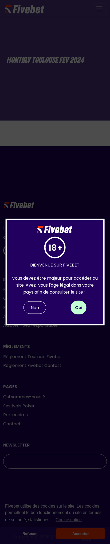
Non (35, 308)
